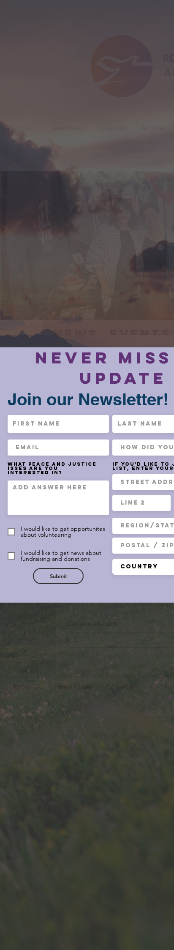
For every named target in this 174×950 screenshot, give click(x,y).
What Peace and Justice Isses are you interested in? (52, 468)
